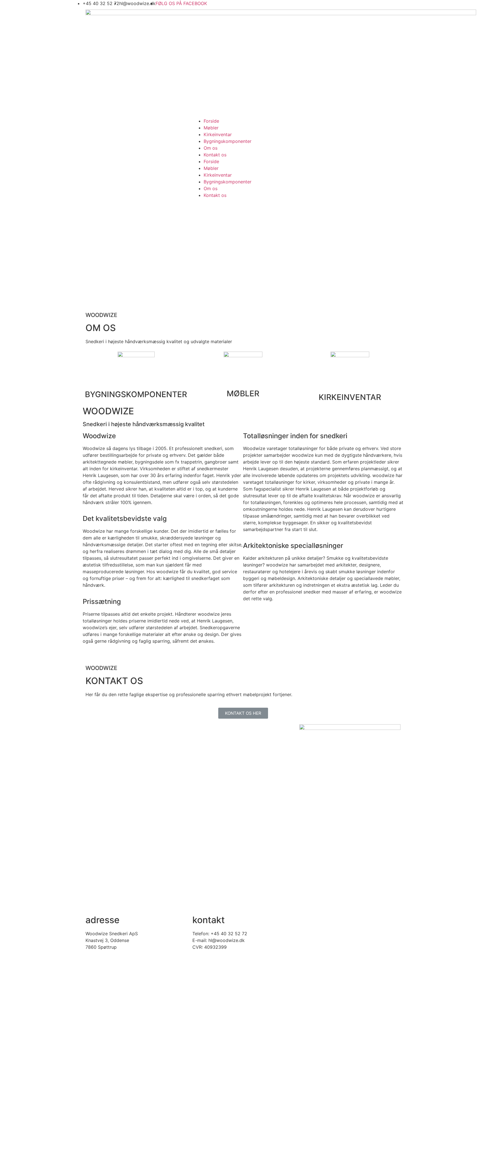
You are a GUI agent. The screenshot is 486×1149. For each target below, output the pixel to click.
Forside (211, 121)
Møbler (211, 128)
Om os (210, 148)
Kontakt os (215, 155)
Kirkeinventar (218, 134)
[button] (243, 713)
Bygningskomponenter (227, 141)
